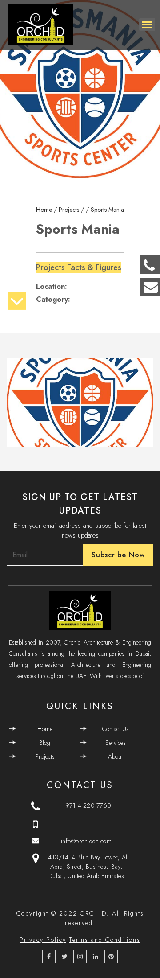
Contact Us (115, 728)
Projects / (72, 209)
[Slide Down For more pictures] (17, 304)
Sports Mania (107, 209)
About (115, 756)
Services (115, 742)
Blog (44, 742)
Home (44, 728)
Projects (45, 756)
